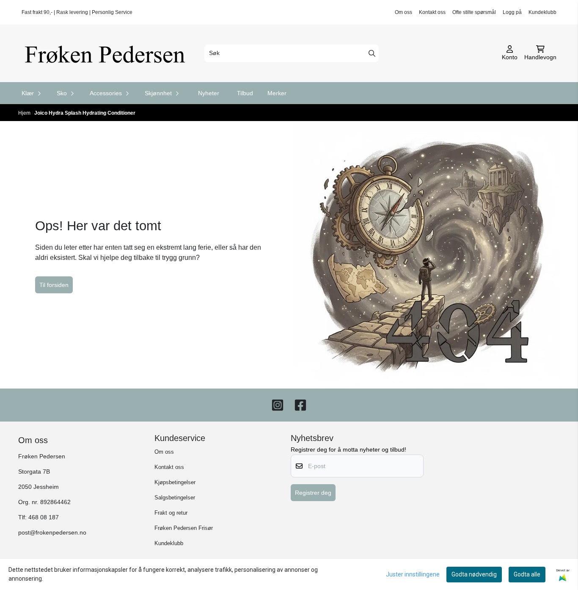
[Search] (372, 53)
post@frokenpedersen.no (52, 532)
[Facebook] (300, 405)
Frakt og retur (170, 513)
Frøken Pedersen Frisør (183, 528)
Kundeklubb (542, 12)
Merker (276, 93)
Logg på (512, 12)
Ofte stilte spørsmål (474, 12)
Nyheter (208, 93)
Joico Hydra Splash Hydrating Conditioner (84, 113)
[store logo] (108, 53)
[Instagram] (277, 405)
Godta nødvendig (474, 574)
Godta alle (527, 574)
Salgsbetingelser (174, 497)
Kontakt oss (432, 12)
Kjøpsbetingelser (174, 482)
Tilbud (245, 93)
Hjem (25, 113)
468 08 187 (43, 517)
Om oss (403, 12)
